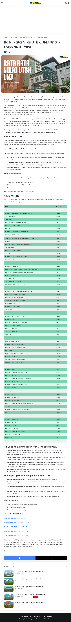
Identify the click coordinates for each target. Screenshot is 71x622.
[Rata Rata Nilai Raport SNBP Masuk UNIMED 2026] (9, 573)
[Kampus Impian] (35, 3)
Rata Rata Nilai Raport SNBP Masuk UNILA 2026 (29, 587)
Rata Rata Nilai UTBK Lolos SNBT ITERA (16, 531)
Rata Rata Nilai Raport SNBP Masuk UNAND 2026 (30, 594)
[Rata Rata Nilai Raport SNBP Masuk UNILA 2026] (9, 589)
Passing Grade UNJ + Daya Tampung (22, 191)
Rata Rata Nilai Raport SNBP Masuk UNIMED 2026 (30, 571)
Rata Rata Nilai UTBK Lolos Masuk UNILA (16, 522)
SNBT (11, 37)
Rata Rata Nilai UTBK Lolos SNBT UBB (16, 527)
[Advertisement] (35, 610)
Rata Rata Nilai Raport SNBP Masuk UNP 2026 (29, 579)
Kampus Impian (11, 52)
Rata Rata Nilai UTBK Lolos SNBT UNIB (16, 535)
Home (7, 37)
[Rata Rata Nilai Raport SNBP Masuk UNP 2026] (9, 581)
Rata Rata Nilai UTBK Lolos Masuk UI (15, 518)
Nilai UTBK (16, 37)
